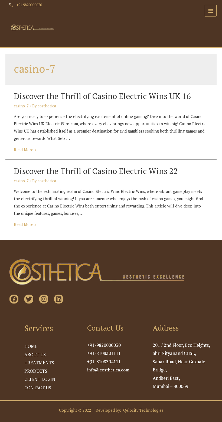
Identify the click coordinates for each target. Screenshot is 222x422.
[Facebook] (13, 299)
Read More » (25, 149)
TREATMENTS (39, 363)
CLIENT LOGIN (39, 379)
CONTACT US (37, 388)
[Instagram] (43, 299)
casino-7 (21, 105)
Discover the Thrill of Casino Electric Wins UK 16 (102, 96)
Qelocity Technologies (143, 410)
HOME (31, 346)
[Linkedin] (58, 299)
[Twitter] (28, 299)
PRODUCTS (35, 371)
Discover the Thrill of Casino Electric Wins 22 (96, 171)
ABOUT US (35, 355)
